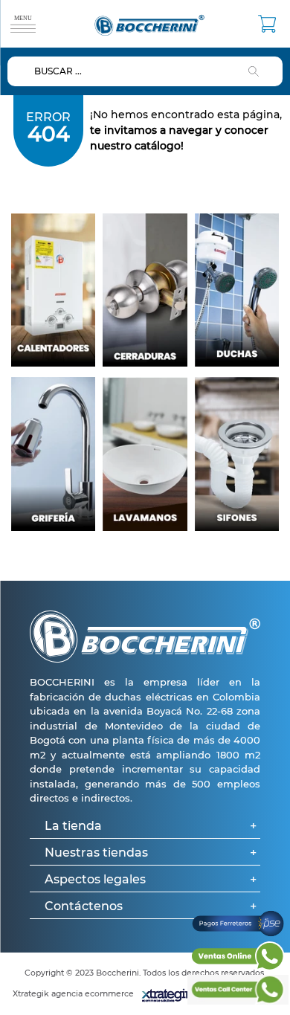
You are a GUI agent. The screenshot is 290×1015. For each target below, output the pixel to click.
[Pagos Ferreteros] (238, 934)
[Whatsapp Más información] (238, 967)
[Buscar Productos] (256, 71)
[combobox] (145, 71)
